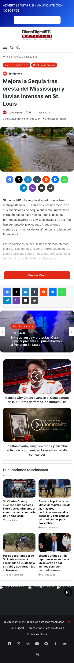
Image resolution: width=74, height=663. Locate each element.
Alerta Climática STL (25, 56)
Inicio (8, 56)
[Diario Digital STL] (37, 35)
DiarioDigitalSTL (16, 112)
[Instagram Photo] (14, 600)
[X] (16, 292)
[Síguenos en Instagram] (68, 592)
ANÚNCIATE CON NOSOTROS (37, 20)
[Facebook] (7, 292)
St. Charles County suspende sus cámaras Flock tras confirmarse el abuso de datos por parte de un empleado (19, 508)
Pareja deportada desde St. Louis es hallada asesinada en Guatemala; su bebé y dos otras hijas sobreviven (19, 563)
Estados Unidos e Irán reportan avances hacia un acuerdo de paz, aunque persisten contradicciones (54, 563)
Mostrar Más (36, 275)
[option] (37, 331)
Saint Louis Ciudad (44, 65)
